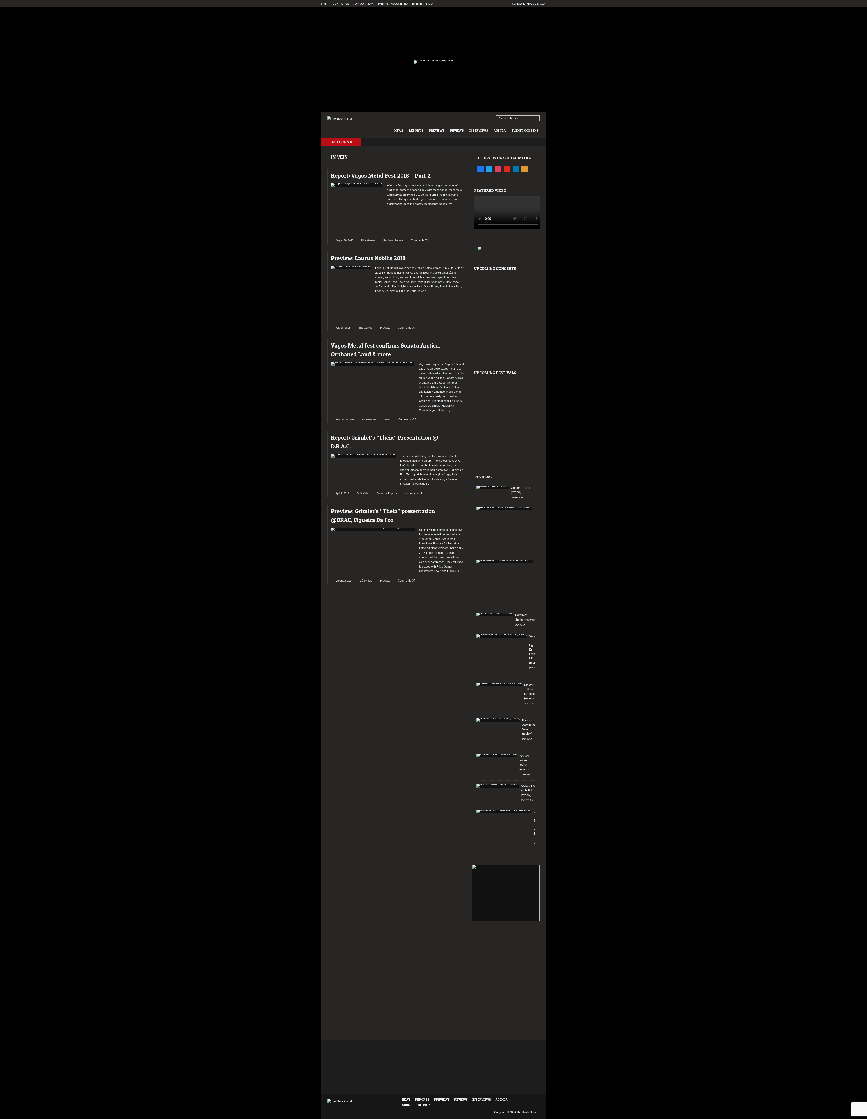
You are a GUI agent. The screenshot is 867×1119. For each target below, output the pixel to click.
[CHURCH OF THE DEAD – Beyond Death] (503, 811)
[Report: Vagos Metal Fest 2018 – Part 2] (456, 174)
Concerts (382, 493)
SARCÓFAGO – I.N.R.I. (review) (530, 790)
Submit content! (525, 130)
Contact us (341, 3)
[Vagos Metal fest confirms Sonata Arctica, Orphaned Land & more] (456, 344)
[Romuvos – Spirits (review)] (494, 614)
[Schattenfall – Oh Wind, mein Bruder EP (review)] (504, 561)
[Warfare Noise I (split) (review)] (496, 755)
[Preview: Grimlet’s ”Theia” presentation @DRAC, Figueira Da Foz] (456, 510)
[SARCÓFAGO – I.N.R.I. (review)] (497, 786)
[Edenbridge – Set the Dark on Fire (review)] (504, 508)
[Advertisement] (425, 220)
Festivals (388, 240)
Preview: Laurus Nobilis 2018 (368, 258)
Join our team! (363, 3)
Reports (416, 130)
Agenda (500, 130)
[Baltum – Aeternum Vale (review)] (498, 720)
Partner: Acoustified (393, 3)
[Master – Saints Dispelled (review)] (499, 684)
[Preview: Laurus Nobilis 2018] (456, 257)
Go (536, 118)
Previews (437, 130)
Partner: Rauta (422, 3)
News (398, 130)
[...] (454, 204)
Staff (324, 3)
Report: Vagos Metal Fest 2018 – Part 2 (381, 175)
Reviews (457, 130)
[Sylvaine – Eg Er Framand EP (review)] (501, 636)
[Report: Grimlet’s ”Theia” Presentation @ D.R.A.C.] (456, 436)
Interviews (478, 130)
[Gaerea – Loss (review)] (492, 487)
